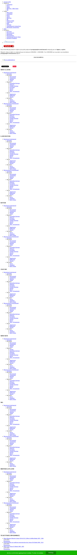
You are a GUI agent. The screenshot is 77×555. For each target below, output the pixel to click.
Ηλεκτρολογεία (10, 33)
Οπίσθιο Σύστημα (14, 86)
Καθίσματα (12, 95)
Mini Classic (10, 12)
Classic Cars (9, 22)
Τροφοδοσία (13, 78)
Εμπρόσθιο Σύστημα (15, 83)
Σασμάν (11, 88)
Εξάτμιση (12, 84)
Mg (7, 10)
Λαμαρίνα (12, 101)
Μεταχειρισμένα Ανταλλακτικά (11, 103)
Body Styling (13, 102)
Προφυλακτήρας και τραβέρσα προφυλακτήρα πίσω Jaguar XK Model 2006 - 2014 (23, 542)
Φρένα (11, 90)
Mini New (9, 18)
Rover (8, 6)
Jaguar (8, 7)
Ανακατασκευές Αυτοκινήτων (14, 26)
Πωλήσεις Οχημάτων (12, 38)
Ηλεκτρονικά (13, 76)
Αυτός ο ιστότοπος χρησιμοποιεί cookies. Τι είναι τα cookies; (25, 553)
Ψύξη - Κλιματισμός (14, 91)
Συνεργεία (9, 31)
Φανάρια (12, 79)
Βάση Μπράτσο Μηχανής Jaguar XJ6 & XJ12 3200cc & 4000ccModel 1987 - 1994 (23, 538)
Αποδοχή (50, 552)
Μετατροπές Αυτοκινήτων (13, 27)
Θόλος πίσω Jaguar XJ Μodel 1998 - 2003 (14, 546)
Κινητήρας (12, 87)
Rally (8, 23)
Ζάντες (11, 99)
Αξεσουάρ (9, 74)
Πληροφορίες (7, 541)
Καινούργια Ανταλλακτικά (10, 72)
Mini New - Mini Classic (12, 8)
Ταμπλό (11, 96)
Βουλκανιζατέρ (10, 35)
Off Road (9, 24)
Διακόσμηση (13, 94)
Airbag (11, 80)
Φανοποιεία (9, 34)
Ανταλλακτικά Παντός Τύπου (14, 37)
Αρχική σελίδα (7, 1)
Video (5, 28)
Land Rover (9, 4)
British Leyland (10, 20)
